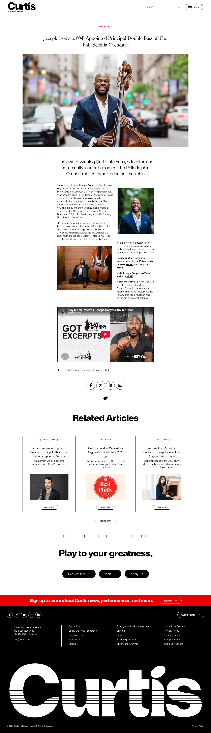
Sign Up (168, 600)
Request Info (76, 574)
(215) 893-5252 (22, 639)
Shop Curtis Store (173, 643)
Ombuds (73, 643)
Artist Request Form (126, 639)
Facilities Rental (172, 635)
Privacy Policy (171, 630)
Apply (134, 574)
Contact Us (74, 626)
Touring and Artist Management (132, 626)
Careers (120, 630)
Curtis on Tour (75, 635)
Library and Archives (127, 643)
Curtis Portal (188, 614)
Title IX (119, 635)
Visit (108, 574)
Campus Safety (172, 639)
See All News (105, 521)
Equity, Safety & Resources (82, 630)
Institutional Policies (174, 626)
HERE (129, 264)
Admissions (74, 639)
